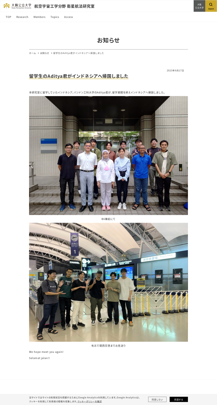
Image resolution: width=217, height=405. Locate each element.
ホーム (32, 53)
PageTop (210, 388)
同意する (178, 399)
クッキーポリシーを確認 (89, 401)
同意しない (157, 399)
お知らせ (44, 53)
